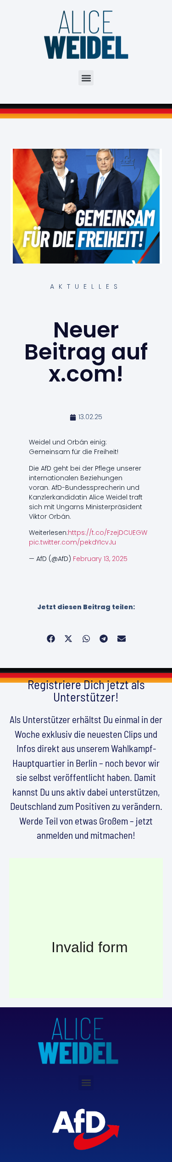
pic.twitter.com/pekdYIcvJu (72, 542)
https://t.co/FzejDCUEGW (107, 532)
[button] (86, 77)
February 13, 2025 (100, 558)
